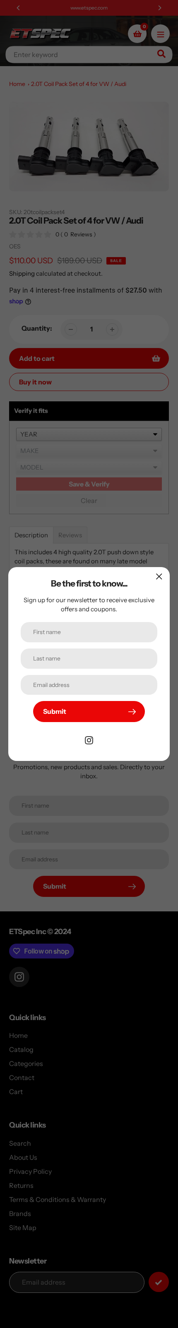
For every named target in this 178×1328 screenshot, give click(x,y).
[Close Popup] (159, 576)
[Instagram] (89, 739)
